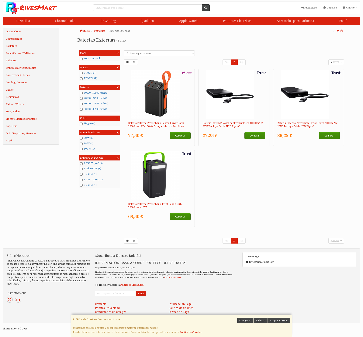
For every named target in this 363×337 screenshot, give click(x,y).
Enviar (141, 293)
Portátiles (11, 46)
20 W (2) (88, 137)
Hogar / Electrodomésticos (21, 118)
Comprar (180, 135)
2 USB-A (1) (90, 185)
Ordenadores (13, 31)
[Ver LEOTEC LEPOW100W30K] (159, 94)
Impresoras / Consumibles (21, 67)
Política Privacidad (107, 307)
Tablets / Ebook (15, 104)
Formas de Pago (179, 311)
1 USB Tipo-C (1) (93, 179)
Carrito (350, 7)
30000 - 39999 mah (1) (96, 109)
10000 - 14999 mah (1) (96, 103)
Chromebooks (65, 21)
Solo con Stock (92, 58)
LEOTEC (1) (90, 78)
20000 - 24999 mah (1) (96, 98)
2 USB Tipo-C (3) (93, 163)
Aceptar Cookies (279, 320)
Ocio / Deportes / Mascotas (21, 133)
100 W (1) (89, 148)
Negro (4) (89, 123)
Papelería (11, 126)
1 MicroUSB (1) (92, 168)
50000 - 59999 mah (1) (96, 92)
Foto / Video (13, 111)
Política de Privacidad (172, 277)
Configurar (245, 320)
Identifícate (310, 7)
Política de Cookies (190, 332)
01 (234, 62)
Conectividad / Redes (17, 75)
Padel (343, 21)
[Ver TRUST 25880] (234, 94)
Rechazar (260, 320)
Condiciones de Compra (110, 311)
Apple (9, 140)
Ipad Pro (147, 21)
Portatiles (23, 21)
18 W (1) (88, 143)
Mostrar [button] (335, 62)
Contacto (331, 7)
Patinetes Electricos (237, 21)
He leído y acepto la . (121, 285)
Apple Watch (188, 21)
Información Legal (181, 303)
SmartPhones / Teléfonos (20, 53)
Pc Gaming (108, 21)
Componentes (14, 38)
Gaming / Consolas (16, 82)
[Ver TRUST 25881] (309, 94)
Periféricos (12, 97)
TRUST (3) (89, 72)
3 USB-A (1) (90, 174)
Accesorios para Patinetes (295, 21)
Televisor (11, 60)
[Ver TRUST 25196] (159, 175)
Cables (9, 89)
